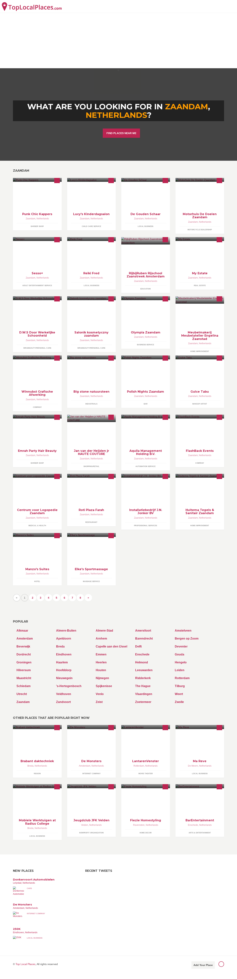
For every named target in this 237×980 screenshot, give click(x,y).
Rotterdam (182, 678)
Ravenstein (139, 825)
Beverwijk (23, 646)
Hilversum (23, 670)
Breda (60, 646)
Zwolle (179, 702)
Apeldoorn (63, 638)
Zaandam (30, 218)
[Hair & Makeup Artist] (200, 357)
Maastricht (23, 678)
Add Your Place (203, 965)
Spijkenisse (104, 686)
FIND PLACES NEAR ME (121, 133)
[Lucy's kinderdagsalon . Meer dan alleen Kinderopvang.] (91, 180)
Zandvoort (63, 702)
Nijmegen (102, 678)
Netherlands (116, 115)
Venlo (100, 694)
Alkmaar (22, 630)
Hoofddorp (63, 670)
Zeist (99, 702)
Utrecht (21, 694)
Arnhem (101, 638)
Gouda (179, 654)
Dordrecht (23, 654)
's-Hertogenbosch (68, 686)
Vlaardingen (143, 694)
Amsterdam (24, 638)
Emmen (101, 654)
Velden (84, 825)
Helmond (141, 662)
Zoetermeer (143, 702)
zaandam (186, 106)
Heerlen (101, 662)
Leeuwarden (144, 670)
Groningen (23, 662)
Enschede (142, 654)
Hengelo (181, 662)
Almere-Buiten (66, 630)
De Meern (193, 766)
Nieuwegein (64, 678)
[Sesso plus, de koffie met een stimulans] (37, 239)
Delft (138, 646)
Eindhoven (63, 654)
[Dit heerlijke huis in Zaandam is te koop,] (200, 239)
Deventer (181, 646)
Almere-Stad (104, 630)
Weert (179, 694)
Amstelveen (183, 630)
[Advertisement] (118, 40)
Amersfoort (143, 630)
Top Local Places (25, 964)
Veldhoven (63, 694)
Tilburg (180, 686)
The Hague (143, 686)
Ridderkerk (143, 678)
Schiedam (23, 686)
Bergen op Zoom (186, 638)
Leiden (179, 670)
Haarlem (62, 662)
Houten (101, 670)
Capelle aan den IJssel (111, 646)
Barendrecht (144, 638)
